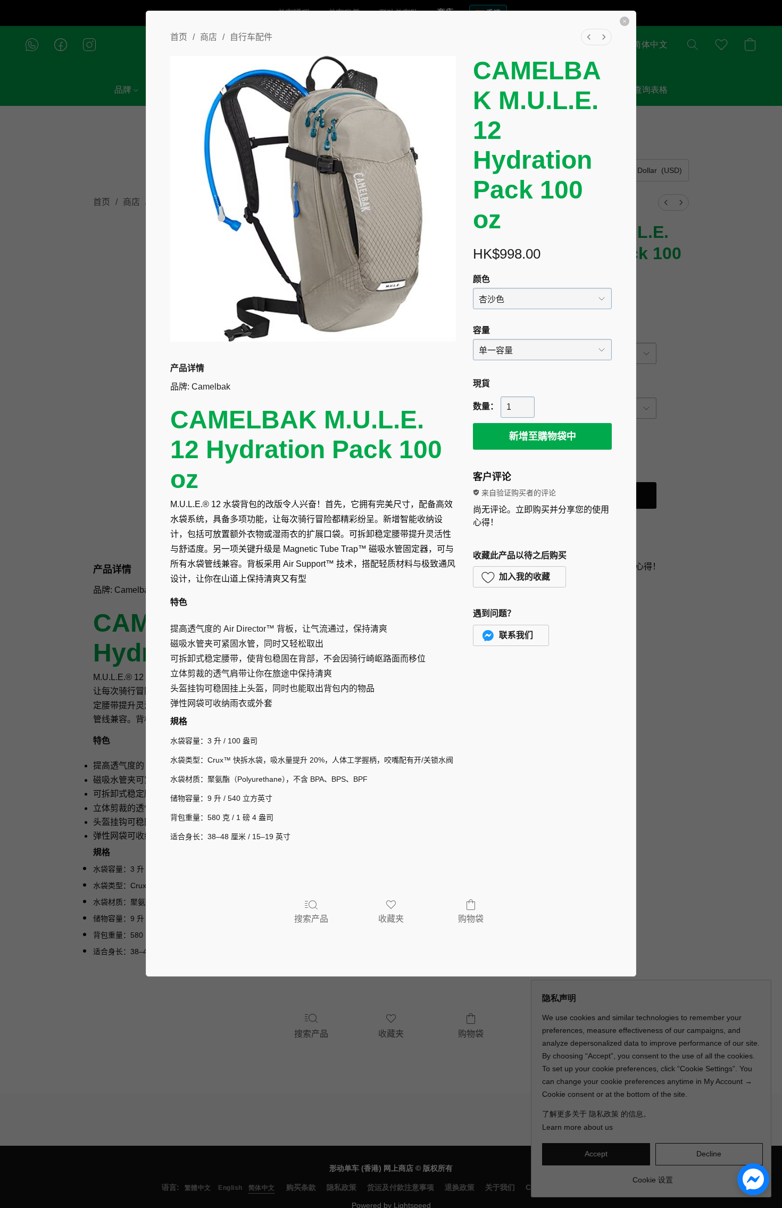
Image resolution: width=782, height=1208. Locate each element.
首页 (178, 37)
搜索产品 (311, 918)
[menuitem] (588, 37)
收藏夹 (391, 918)
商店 (208, 37)
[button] (519, 577)
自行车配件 (251, 37)
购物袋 (471, 918)
